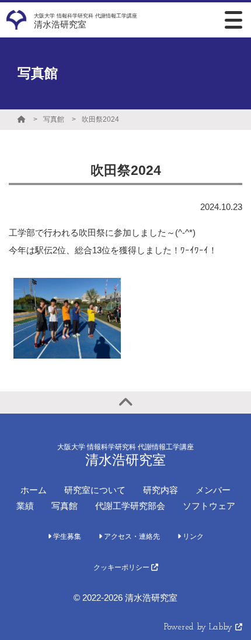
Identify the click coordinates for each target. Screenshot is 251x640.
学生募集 (66, 536)
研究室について (95, 490)
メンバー (213, 490)
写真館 (53, 119)
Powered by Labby (199, 627)
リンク (192, 536)
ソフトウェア (209, 506)
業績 (25, 506)
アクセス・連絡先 (131, 536)
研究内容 (160, 490)
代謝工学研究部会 (130, 506)
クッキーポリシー (122, 567)
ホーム (33, 490)
